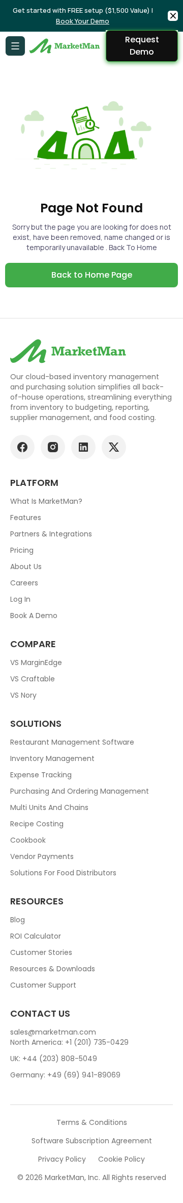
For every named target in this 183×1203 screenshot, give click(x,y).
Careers (24, 583)
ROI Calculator (35, 936)
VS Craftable (32, 679)
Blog (17, 920)
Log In (20, 599)
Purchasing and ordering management (79, 791)
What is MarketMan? (46, 501)
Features (25, 517)
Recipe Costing (37, 824)
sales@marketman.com (53, 1032)
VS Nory (23, 695)
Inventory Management (52, 758)
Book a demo (33, 615)
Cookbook (28, 840)
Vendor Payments (42, 856)
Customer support (43, 985)
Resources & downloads (52, 969)
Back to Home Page (91, 275)
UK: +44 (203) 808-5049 (53, 1058)
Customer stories (41, 952)
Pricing (22, 550)
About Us (26, 566)
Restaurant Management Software (72, 742)
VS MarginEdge (36, 662)
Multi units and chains (49, 807)
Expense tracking (41, 775)
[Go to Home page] (65, 45)
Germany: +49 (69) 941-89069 (65, 1075)
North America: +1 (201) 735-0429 (69, 1042)
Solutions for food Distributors (63, 873)
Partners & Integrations (51, 534)
